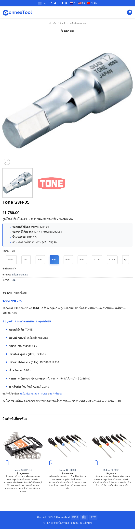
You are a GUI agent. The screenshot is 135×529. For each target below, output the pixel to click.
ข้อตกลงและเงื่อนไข (81, 523)
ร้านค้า (63, 23)
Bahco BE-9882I (67, 470)
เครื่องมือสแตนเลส (77, 23)
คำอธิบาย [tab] (7, 293)
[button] (42, 3)
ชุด (125, 259)
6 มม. (68, 259)
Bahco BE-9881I (111, 470)
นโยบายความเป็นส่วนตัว (56, 523)
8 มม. (82, 259)
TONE (13, 280)
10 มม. (97, 259)
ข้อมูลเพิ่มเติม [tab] (20, 293)
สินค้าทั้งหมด (55, 393)
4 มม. (40, 259)
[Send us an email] (66, 3)
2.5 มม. (11, 259)
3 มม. (26, 259)
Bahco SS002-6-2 (23, 470)
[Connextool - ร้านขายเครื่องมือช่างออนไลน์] (17, 12)
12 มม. (112, 259)
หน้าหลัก (52, 23)
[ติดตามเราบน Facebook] (63, 3)
